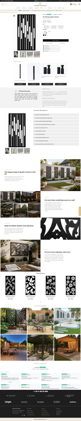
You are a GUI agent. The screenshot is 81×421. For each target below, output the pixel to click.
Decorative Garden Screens (4, 12)
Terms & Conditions (45, 412)
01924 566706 (74, 4)
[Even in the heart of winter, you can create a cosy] (67, 347)
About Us (43, 408)
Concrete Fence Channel (31, 80)
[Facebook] (24, 415)
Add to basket (55, 40)
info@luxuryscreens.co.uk (70, 395)
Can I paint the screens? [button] (40, 134)
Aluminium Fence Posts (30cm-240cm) (20, 80)
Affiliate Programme (30, 412)
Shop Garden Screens (30, 414)
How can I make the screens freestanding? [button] (43, 121)
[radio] (46, 26)
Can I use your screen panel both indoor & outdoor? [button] (45, 124)
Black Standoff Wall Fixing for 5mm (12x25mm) (46, 77)
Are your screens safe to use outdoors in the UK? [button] (44, 144)
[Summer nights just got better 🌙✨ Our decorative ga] (13, 347)
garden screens (55, 91)
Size (43, 24)
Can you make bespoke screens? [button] (41, 140)
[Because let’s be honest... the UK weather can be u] (40, 347)
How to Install (29, 408)
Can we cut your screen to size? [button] (41, 127)
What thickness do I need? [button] (40, 131)
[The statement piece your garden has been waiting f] (13, 321)
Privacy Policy (44, 410)
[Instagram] (22, 415)
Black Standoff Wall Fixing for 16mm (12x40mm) (60, 77)
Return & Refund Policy (46, 414)
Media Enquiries (29, 410)
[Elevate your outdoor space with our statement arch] (67, 321)
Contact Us (58, 408)
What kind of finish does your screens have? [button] (43, 118)
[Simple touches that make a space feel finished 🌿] (40, 321)
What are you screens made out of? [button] (42, 114)
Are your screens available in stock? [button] (42, 137)
